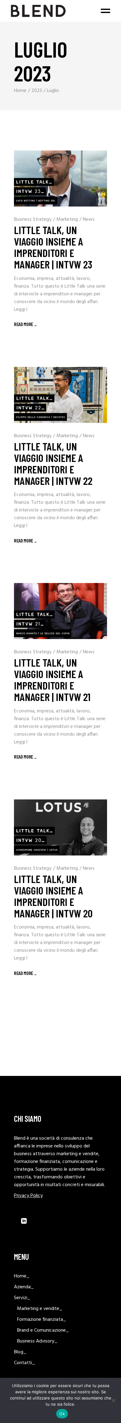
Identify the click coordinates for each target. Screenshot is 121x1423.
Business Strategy (33, 219)
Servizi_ (22, 1298)
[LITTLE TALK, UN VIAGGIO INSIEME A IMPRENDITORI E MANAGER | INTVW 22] (60, 395)
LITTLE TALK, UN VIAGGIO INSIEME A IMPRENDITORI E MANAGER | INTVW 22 (53, 463)
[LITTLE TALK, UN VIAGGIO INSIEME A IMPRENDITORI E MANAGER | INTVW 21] (60, 611)
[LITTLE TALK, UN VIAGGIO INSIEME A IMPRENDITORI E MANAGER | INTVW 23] (60, 178)
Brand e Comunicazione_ (43, 1330)
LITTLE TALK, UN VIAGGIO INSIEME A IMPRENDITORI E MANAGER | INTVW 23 (53, 247)
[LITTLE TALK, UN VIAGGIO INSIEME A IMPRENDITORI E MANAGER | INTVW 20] (60, 827)
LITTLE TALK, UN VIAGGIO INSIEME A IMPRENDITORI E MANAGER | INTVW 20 (53, 896)
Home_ (21, 1276)
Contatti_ (24, 1363)
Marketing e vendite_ (39, 1309)
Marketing (67, 219)
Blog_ (20, 1352)
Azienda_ (24, 1287)
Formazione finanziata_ (41, 1320)
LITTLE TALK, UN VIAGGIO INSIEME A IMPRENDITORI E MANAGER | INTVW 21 (52, 679)
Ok (62, 1413)
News (89, 219)
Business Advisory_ (37, 1341)
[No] (113, 1400)
